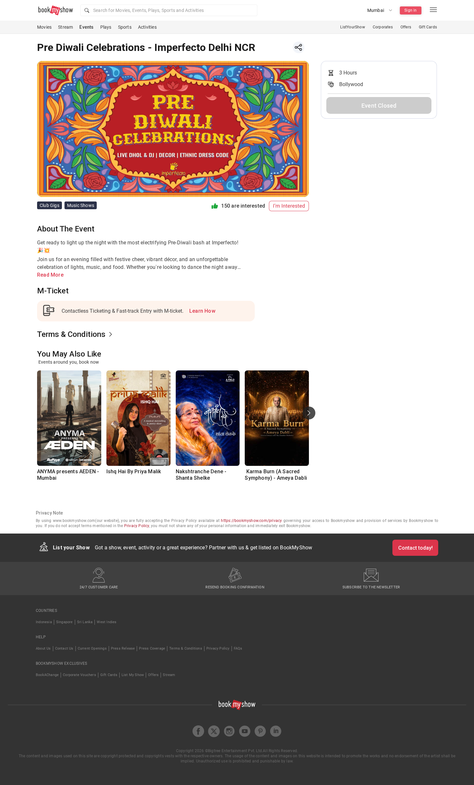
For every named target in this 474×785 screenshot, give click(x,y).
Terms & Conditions (185, 648)
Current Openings (92, 648)
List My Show (133, 675)
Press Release (123, 648)
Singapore (64, 622)
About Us (43, 648)
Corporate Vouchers (79, 675)
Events (86, 27)
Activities (147, 27)
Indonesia (44, 622)
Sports (125, 27)
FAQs (238, 648)
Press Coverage (152, 648)
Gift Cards (428, 27)
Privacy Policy (136, 526)
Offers (405, 27)
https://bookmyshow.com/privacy (251, 520)
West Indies (106, 622)
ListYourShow (352, 27)
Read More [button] (50, 275)
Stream (65, 27)
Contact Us (64, 648)
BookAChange (47, 675)
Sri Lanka (85, 622)
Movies (44, 27)
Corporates (383, 27)
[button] (168, 10)
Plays (106, 27)
